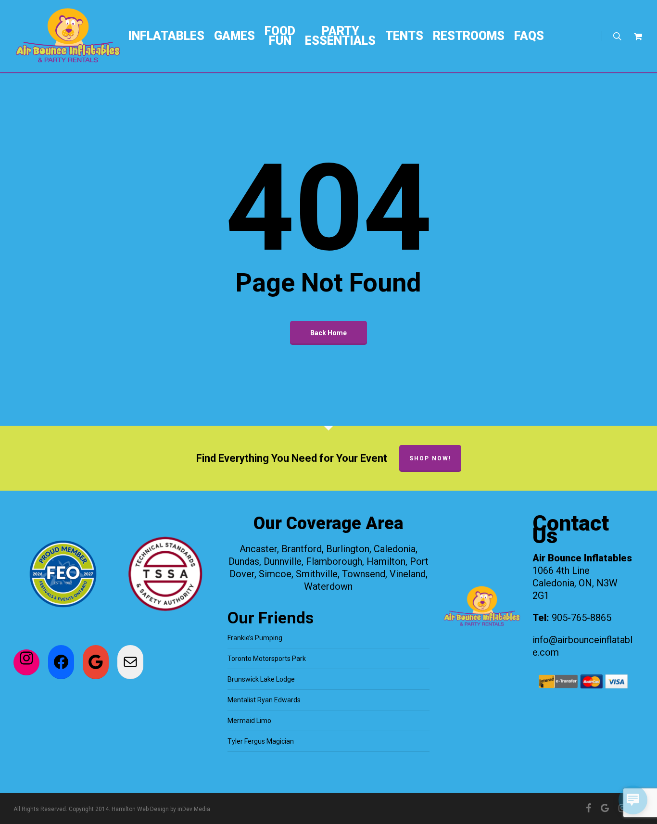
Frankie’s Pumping (254, 638)
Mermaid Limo (249, 720)
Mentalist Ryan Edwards (264, 700)
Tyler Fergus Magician (260, 741)
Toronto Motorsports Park (266, 658)
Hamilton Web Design (140, 809)
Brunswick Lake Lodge (261, 679)
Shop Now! (430, 458)
